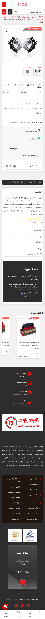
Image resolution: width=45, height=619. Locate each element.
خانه (40, 616)
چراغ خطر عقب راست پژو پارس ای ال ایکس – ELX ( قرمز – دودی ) (29, 345)
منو (30, 616)
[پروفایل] (6, 612)
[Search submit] (15, 12)
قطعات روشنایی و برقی (30, 16)
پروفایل (6, 616)
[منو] (29, 612)
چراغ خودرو (16, 16)
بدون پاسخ (6, 92)
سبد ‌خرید (18, 616)
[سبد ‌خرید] (18, 612)
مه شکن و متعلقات (16, 122)
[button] (7, 31)
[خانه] (40, 612)
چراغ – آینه (27, 122)
